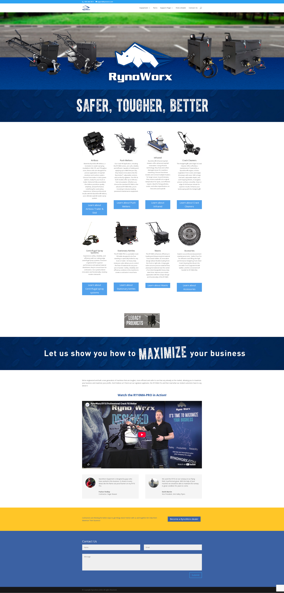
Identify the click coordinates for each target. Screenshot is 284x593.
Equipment (144, 8)
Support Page (165, 8)
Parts (155, 8)
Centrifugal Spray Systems (94, 251)
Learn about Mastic (158, 285)
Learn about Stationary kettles (126, 287)
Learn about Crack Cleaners (189, 204)
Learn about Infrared (157, 204)
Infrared (158, 157)
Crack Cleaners (189, 160)
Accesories (189, 250)
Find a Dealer (181, 8)
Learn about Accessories (189, 287)
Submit (195, 575)
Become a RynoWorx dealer (184, 519)
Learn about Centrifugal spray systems (94, 289)
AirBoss (94, 160)
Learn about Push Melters (126, 204)
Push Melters (126, 160)
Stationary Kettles (126, 250)
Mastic (158, 250)
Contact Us (193, 8)
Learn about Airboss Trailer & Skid (95, 209)
